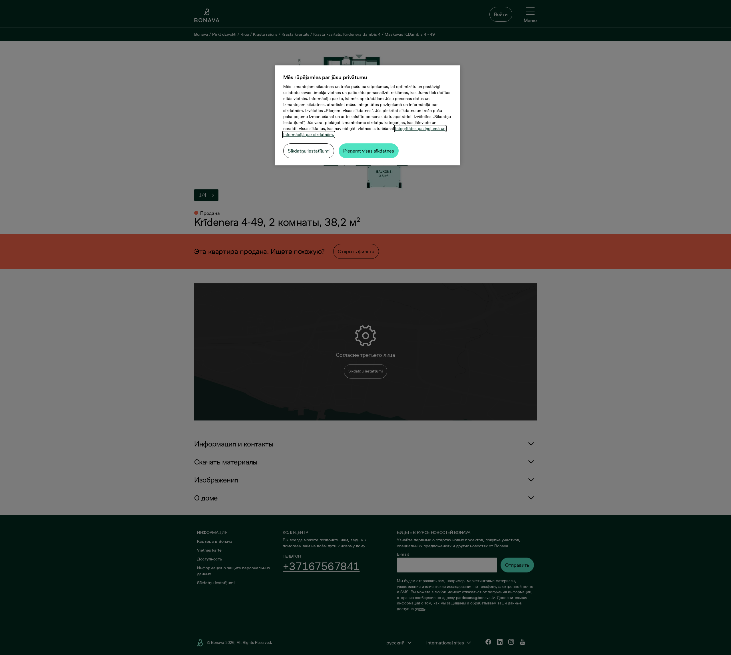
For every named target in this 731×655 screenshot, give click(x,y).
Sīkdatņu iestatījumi (309, 151)
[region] (367, 115)
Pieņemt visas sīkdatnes (368, 151)
